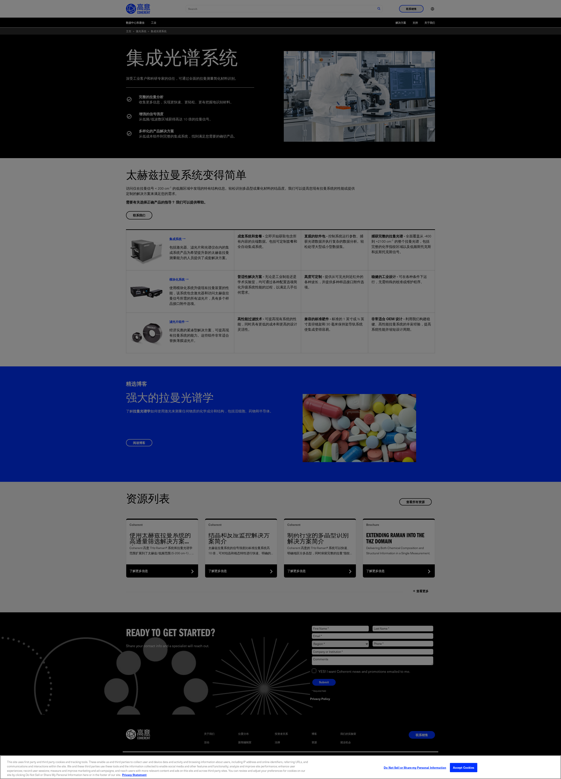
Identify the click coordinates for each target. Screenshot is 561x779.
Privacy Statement (134, 774)
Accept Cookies (463, 767)
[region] (280, 767)
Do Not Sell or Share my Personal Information (415, 767)
